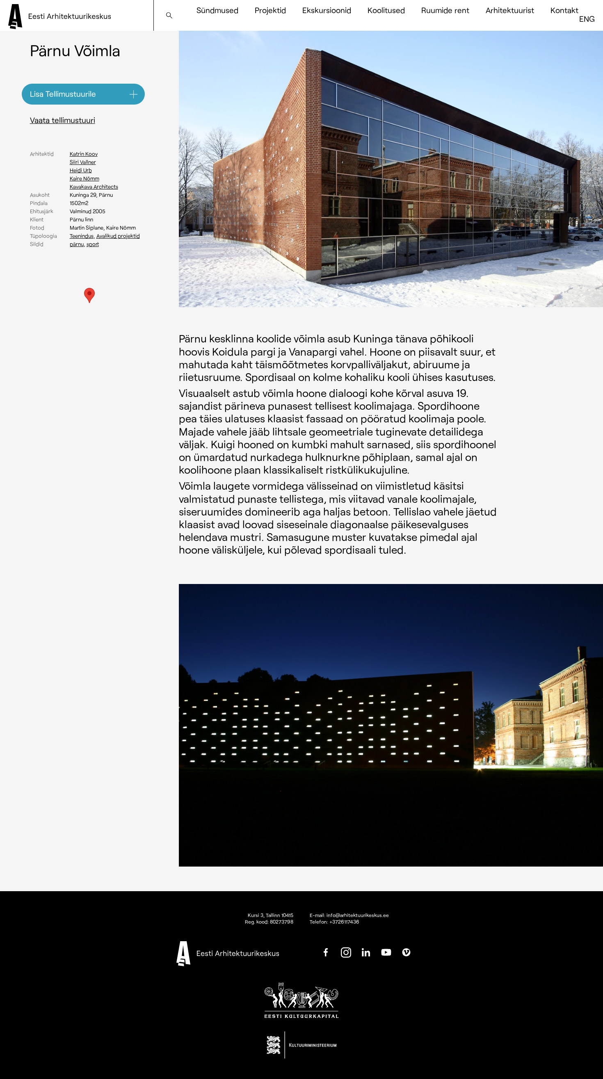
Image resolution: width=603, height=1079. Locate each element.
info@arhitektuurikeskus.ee (358, 915)
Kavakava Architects (94, 186)
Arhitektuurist (510, 10)
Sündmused (217, 10)
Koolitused (386, 10)
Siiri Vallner (83, 162)
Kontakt (564, 10)
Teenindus (82, 236)
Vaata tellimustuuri (62, 120)
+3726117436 (344, 921)
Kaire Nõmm (84, 178)
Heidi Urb (81, 170)
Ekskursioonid (326, 10)
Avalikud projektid (118, 236)
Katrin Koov (84, 154)
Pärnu (77, 244)
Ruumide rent (445, 10)
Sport (93, 244)
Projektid (270, 10)
